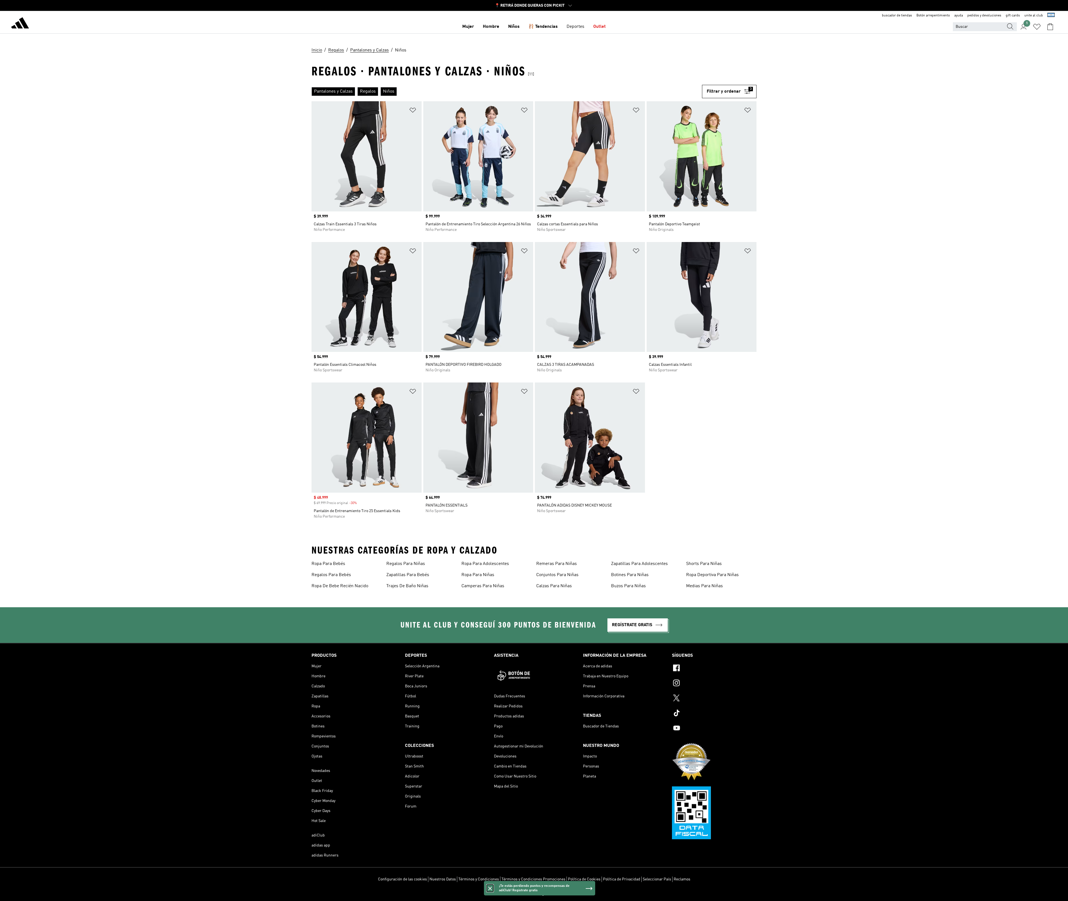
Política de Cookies (584, 879)
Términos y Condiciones (478, 879)
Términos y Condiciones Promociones (533, 879)
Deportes (575, 26)
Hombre (491, 26)
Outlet (599, 26)
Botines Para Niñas (630, 575)
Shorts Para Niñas (704, 564)
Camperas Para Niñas (482, 586)
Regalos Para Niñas (405, 564)
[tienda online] (20, 24)
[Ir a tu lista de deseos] (1037, 26)
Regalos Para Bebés (331, 575)
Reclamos (682, 879)
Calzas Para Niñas (554, 586)
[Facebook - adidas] (714, 668)
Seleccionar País (657, 879)
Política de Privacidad (621, 879)
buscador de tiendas (897, 15)
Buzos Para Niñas (628, 586)
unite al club (1033, 15)
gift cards (1013, 15)
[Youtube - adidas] (714, 728)
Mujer (468, 26)
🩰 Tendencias (543, 26)
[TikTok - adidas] (714, 713)
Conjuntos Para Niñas (557, 575)
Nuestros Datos (442, 879)
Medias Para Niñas (704, 586)
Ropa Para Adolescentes (485, 564)
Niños (514, 26)
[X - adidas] (714, 698)
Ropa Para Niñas (477, 575)
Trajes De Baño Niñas (407, 586)
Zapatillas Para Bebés (407, 575)
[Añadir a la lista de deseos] (412, 111)
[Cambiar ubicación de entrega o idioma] (1051, 15)
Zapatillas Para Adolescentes (639, 564)
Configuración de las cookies (402, 879)
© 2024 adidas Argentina (534, 894)
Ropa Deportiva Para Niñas (712, 575)
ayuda (958, 15)
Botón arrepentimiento (933, 15)
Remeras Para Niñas (556, 564)
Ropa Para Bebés (328, 564)
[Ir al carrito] (1050, 26)
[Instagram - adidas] (714, 683)
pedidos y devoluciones (984, 15)
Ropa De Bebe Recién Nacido (340, 586)
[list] (507, 91)
